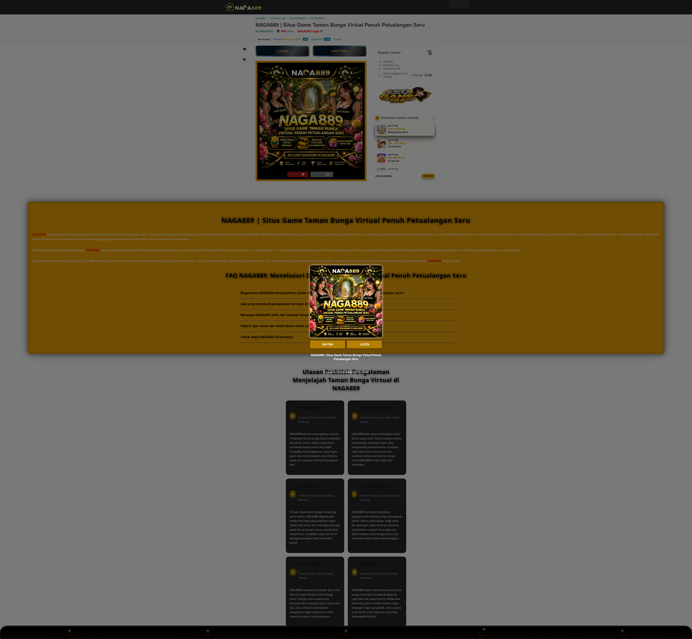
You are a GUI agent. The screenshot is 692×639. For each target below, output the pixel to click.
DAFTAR (327, 344)
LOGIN (364, 344)
